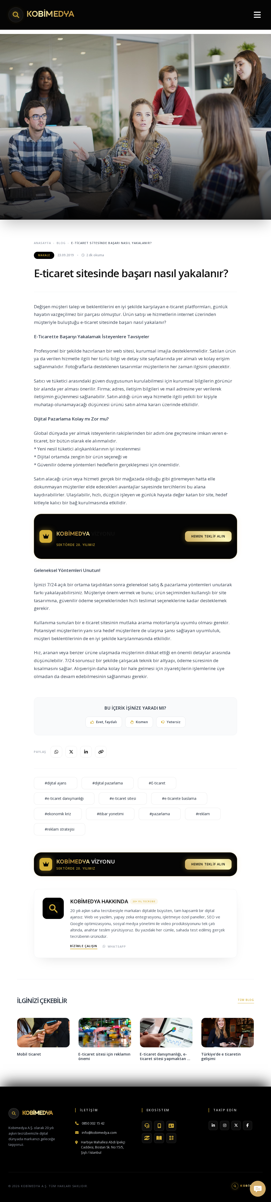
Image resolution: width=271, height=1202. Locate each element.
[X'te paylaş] (71, 752)
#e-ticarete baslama (179, 798)
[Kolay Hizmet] (147, 1138)
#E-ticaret (157, 783)
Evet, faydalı (106, 721)
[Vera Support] (147, 1126)
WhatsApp (117, 946)
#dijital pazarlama (107, 783)
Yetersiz (173, 721)
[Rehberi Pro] (159, 1138)
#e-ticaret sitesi (123, 798)
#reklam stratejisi (59, 829)
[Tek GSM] (159, 1126)
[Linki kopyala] (101, 752)
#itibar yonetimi (110, 813)
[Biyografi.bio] (171, 1126)
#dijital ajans (55, 783)
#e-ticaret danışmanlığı (64, 798)
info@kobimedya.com (99, 1132)
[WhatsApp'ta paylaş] (56, 752)
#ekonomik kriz (58, 813)
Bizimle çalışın (83, 946)
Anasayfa (42, 243)
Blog (61, 243)
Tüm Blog (246, 1000)
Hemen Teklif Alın (208, 536)
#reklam (203, 813)
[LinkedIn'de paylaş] (86, 752)
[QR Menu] (171, 1138)
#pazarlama (160, 813)
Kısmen (142, 721)
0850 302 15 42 (93, 1123)
